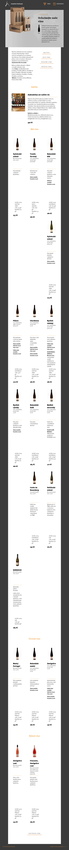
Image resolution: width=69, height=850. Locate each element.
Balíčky (46, 53)
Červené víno (46, 62)
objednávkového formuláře (19, 62)
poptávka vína (34, 833)
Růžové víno (47, 67)
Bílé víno (46, 57)
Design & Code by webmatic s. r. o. (58, 846)
